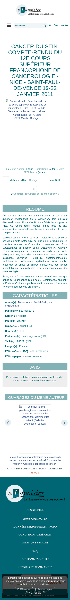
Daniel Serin (41, 169)
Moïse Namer (17, 169)
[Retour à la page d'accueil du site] (35, 10)
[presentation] (8, 422)
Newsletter (35, 510)
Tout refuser (35, 593)
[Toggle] (8, 24)
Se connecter (61, 25)
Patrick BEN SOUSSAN (19, 468)
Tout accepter (45, 589)
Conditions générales (35, 534)
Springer (33, 180)
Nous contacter (35, 519)
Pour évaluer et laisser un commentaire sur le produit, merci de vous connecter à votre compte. (35, 378)
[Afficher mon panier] (50, 25)
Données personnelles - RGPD (35, 526)
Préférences (23, 589)
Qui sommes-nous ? (35, 559)
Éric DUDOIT (40, 468)
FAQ (35, 551)
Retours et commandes (35, 567)
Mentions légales (35, 542)
